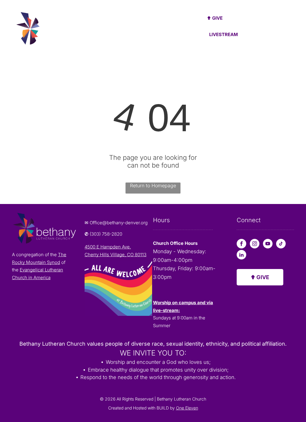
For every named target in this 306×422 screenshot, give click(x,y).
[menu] (293, 27)
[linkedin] (241, 255)
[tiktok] (281, 244)
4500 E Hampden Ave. (108, 247)
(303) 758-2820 (106, 234)
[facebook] (241, 244)
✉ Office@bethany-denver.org (116, 222)
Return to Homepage (153, 185)
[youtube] (268, 244)
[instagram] (254, 244)
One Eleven (187, 407)
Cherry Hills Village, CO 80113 (115, 254)
